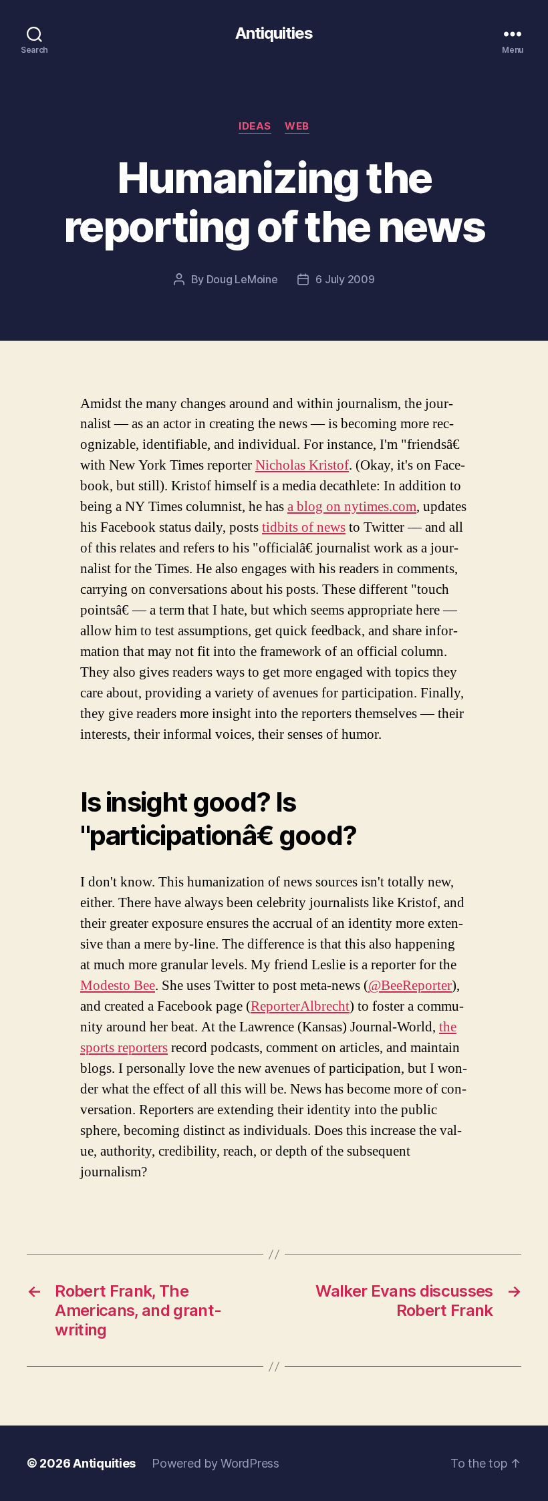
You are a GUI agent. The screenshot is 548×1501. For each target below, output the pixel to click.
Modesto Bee (117, 986)
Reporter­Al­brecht (300, 1006)
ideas (255, 126)
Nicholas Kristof (302, 465)
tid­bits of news (304, 527)
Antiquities (274, 33)
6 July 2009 (344, 279)
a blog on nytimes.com (351, 507)
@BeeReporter (410, 986)
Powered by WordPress (215, 1463)
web (297, 126)
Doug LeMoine (242, 279)
